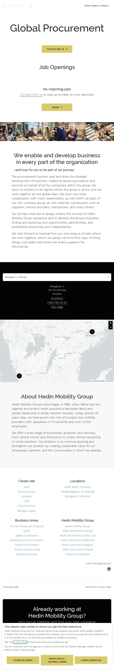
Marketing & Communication (26, 540)
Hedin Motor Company (77, 486)
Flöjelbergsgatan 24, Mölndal (78, 491)
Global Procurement (27, 544)
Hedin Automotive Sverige (77, 530)
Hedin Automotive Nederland (77, 540)
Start (27, 486)
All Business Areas (26, 554)
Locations (26, 496)
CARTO (110, 381)
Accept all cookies (23, 660)
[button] (31, 5)
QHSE (26, 530)
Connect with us (31, 94)
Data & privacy (26, 505)
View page (57, 306)
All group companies (77, 554)
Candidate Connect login (98, 587)
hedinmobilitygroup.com (98, 563)
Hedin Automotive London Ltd (77, 535)
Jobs (26, 500)
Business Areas (26, 491)
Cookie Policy (20, 642)
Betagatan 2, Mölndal (77, 496)
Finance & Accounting (26, 549)
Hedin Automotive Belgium (77, 544)
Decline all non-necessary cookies (57, 660)
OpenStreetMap (99, 381)
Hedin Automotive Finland (77, 549)
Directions (57, 298)
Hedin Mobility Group (77, 526)
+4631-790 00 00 (57, 302)
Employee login (11, 587)
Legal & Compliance (26, 535)
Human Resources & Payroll (26, 526)
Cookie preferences (91, 660)
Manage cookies (26, 510)
